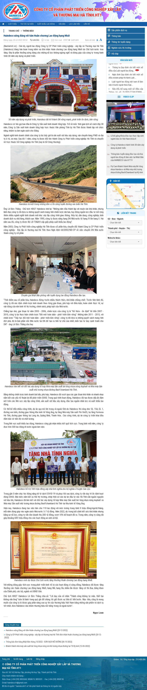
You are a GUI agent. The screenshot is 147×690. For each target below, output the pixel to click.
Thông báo (116, 36)
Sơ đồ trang (18, 659)
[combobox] (125, 222)
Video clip (128, 97)
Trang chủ (13, 31)
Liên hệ (29, 659)
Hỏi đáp (114, 53)
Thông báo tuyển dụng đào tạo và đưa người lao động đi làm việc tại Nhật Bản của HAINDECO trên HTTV (127, 157)
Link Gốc (36, 40)
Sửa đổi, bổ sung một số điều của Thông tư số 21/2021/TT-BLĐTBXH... (126, 85)
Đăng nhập (40, 659)
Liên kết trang (128, 213)
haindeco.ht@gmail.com (17, 683)
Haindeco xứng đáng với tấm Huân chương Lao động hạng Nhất (37, 630)
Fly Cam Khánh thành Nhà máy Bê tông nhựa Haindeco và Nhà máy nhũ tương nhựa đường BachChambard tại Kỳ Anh (127, 169)
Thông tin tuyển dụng (120, 42)
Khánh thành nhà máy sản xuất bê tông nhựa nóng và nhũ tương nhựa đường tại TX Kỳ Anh (48, 646)
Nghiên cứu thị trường (121, 47)
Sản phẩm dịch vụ (119, 30)
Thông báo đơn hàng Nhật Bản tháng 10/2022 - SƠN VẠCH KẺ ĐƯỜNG (39, 642)
